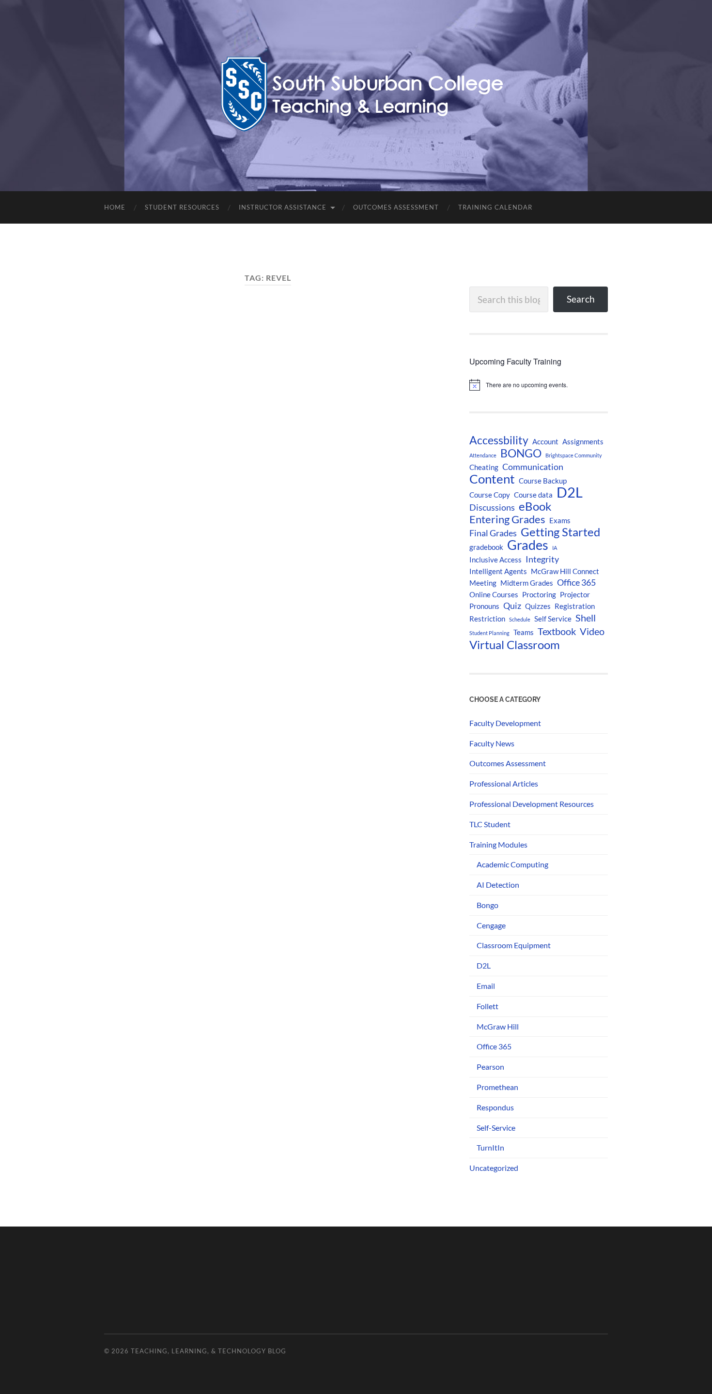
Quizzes (538, 606)
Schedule (519, 619)
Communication (532, 467)
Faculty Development (505, 722)
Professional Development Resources (531, 803)
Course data (533, 494)
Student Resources (182, 207)
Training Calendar (495, 207)
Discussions (492, 507)
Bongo (487, 904)
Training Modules (498, 844)
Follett (487, 1006)
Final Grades (493, 533)
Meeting (482, 582)
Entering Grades (507, 519)
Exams (560, 520)
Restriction (487, 618)
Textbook (557, 631)
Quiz (512, 606)
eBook (535, 506)
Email (486, 985)
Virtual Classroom (514, 645)
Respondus (495, 1107)
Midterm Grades (526, 582)
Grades (527, 545)
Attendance (482, 455)
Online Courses (493, 594)
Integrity (542, 559)
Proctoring (539, 594)
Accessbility (498, 440)
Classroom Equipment (514, 945)
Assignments (583, 441)
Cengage (491, 925)
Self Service (553, 618)
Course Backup (543, 480)
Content (492, 479)
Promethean (497, 1086)
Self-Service (496, 1127)
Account (545, 441)
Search (581, 298)
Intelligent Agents (498, 571)
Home (114, 207)
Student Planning (489, 633)
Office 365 (576, 582)
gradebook (486, 547)
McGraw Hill (498, 1026)
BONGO (521, 453)
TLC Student (490, 824)
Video (592, 631)
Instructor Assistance (282, 207)
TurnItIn (490, 1147)
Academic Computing (512, 864)
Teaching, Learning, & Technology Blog (208, 1351)
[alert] (538, 385)
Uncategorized (493, 1167)
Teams (523, 632)
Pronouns (484, 606)
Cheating (483, 467)
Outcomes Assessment (396, 207)
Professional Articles (503, 783)
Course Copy (489, 494)
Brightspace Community (573, 455)
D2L (570, 492)
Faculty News (491, 743)
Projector (575, 594)
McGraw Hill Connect (565, 571)
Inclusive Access (495, 559)
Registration (575, 606)
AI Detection (498, 884)
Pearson (490, 1066)
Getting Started (560, 532)
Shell (585, 617)
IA (554, 548)
